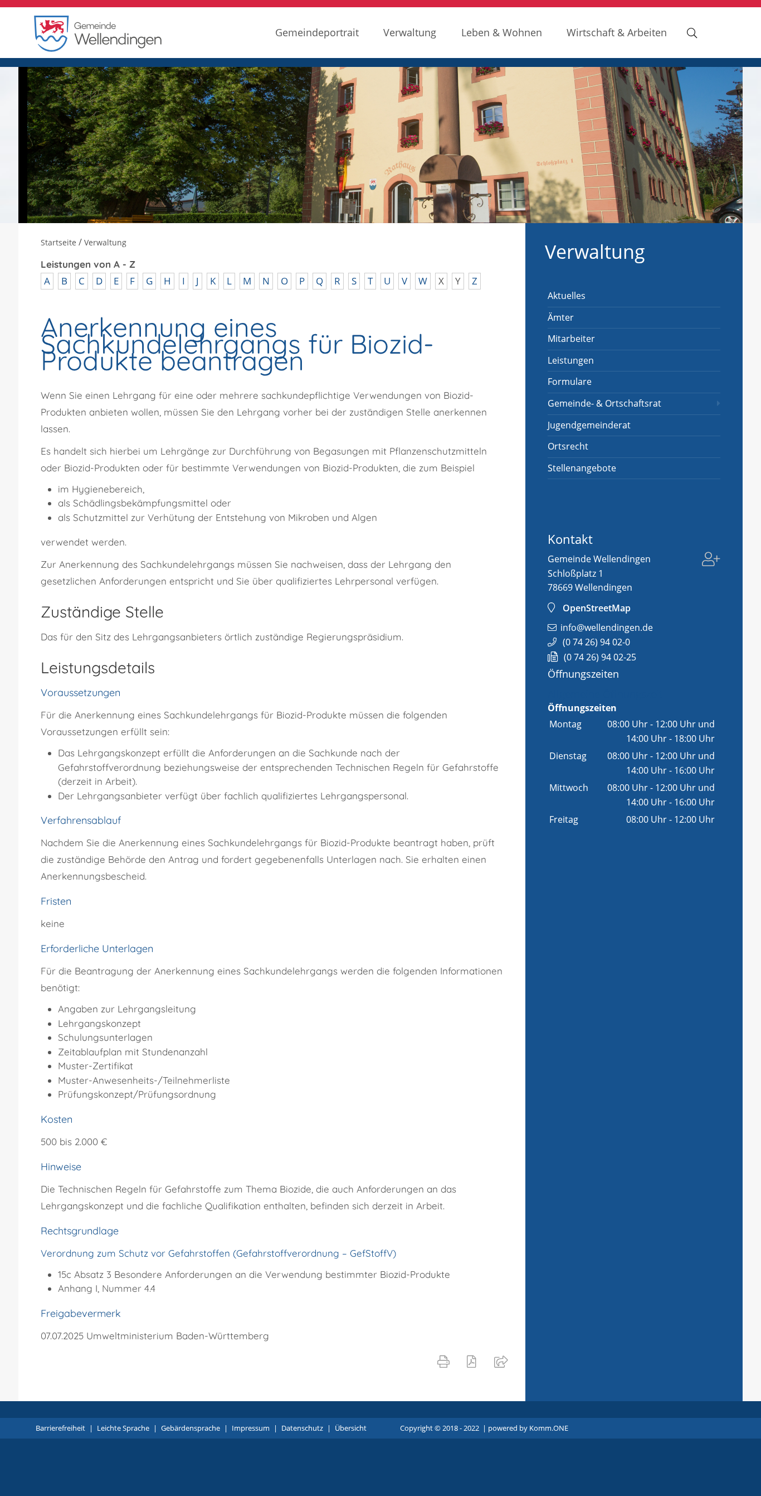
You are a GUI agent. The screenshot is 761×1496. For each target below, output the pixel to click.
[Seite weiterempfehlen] (503, 1361)
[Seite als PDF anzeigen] (474, 1361)
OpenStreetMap (597, 608)
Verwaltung (409, 32)
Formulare (570, 381)
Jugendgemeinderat (589, 425)
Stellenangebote (582, 468)
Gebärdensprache (190, 1428)
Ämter (561, 317)
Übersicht (351, 1428)
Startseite (58, 242)
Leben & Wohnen (501, 32)
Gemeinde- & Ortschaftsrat (604, 403)
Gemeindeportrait (317, 32)
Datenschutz (302, 1428)
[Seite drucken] (445, 1361)
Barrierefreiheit (60, 1428)
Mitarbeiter (571, 338)
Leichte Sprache (123, 1428)
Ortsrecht (568, 446)
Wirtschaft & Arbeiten (617, 32)
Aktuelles (567, 295)
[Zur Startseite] (98, 49)
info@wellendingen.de (606, 627)
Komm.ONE (548, 1428)
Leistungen (571, 360)
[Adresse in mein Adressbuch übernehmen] (711, 560)
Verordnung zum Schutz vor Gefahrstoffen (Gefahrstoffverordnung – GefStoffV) (218, 1253)
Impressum (251, 1428)
